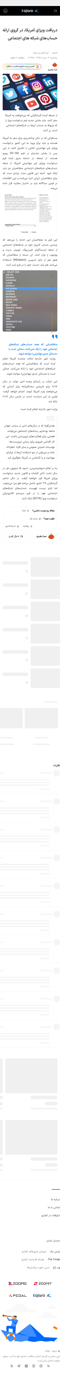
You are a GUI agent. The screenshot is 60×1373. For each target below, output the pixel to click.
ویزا (15, 483)
